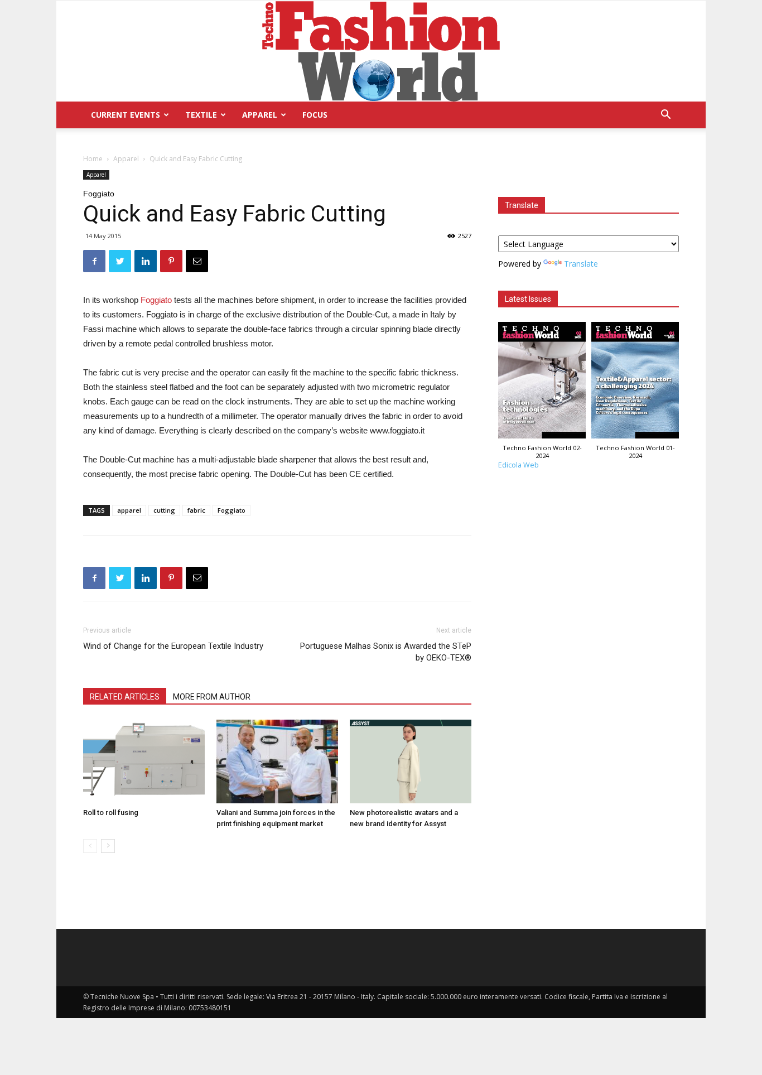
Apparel (259, 114)
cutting (164, 510)
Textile (201, 114)
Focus (314, 114)
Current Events (125, 114)
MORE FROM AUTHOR (211, 696)
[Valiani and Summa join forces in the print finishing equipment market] (277, 761)
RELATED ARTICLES (125, 696)
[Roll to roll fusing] (144, 761)
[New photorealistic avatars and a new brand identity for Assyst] (410, 761)
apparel (129, 510)
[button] (665, 115)
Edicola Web (518, 465)
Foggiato (157, 300)
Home (93, 158)
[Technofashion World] (381, 51)
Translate (581, 263)
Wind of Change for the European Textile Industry (173, 646)
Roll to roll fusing (110, 812)
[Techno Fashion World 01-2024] (635, 383)
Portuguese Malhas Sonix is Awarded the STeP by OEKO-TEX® (385, 652)
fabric (196, 510)
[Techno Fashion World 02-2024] (542, 383)
